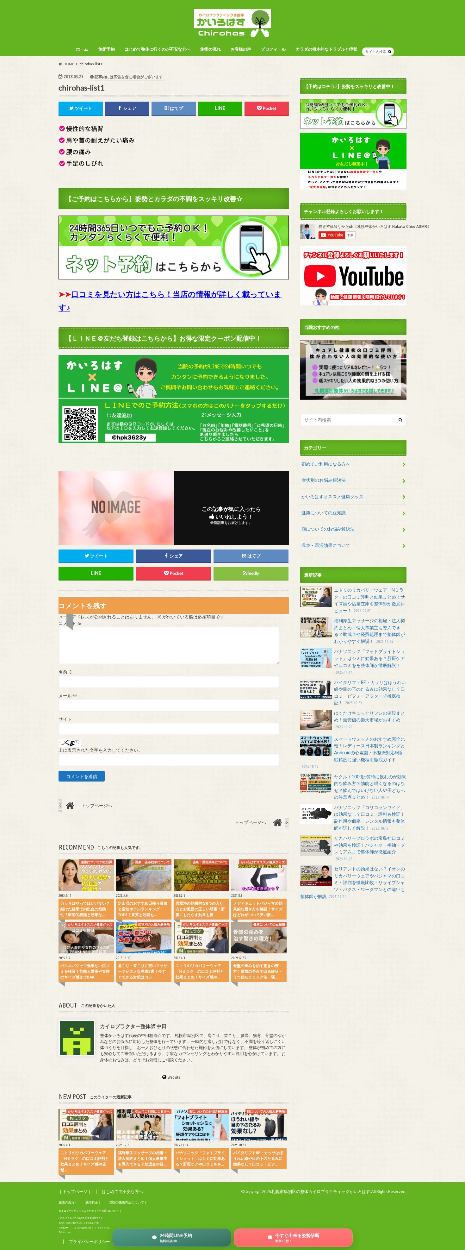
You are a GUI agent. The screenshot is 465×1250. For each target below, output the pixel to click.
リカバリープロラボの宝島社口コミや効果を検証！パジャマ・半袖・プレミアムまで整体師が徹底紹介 (369, 848)
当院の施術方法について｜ (128, 1202)
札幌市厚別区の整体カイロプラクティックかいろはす (320, 1191)
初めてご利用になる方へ (325, 464)
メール (68, 695)
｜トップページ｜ (75, 1191)
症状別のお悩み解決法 (323, 480)
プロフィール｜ (104, 1228)
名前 (66, 672)
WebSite (174, 1077)
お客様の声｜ (64, 1228)
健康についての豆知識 (323, 512)
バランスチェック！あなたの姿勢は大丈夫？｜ (82, 1218)
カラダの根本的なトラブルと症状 (326, 49)
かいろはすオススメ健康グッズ (332, 496)
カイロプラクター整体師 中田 (133, 1026)
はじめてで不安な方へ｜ (124, 1191)
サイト (65, 719)
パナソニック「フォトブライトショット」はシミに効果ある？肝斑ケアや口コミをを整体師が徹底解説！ (369, 661)
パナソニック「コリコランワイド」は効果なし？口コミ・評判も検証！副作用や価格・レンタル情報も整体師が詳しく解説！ (369, 818)
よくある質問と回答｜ (83, 1228)
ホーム (82, 49)
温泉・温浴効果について (325, 545)
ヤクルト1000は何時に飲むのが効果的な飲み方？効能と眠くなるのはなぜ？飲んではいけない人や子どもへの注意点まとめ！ (370, 787)
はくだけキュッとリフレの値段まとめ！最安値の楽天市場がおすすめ (369, 719)
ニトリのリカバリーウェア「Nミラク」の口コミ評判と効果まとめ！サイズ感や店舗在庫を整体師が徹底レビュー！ (369, 600)
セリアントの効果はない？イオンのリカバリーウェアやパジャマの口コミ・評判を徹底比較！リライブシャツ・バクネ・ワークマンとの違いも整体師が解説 (352, 882)
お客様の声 (241, 49)
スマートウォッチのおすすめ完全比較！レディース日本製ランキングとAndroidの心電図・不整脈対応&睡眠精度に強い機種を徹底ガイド (353, 752)
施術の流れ (210, 49)
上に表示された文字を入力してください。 (101, 750)
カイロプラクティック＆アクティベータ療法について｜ (90, 1210)
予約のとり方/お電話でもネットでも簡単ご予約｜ (80, 1223)
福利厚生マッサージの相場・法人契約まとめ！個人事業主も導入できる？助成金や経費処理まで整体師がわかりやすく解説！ (369, 631)
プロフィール (273, 49)
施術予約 (106, 49)
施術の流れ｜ (68, 1202)
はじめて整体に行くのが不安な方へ (157, 49)
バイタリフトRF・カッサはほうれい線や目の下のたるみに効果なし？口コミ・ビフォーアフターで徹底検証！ (370, 693)
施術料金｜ (93, 1202)
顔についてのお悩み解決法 (328, 528)
